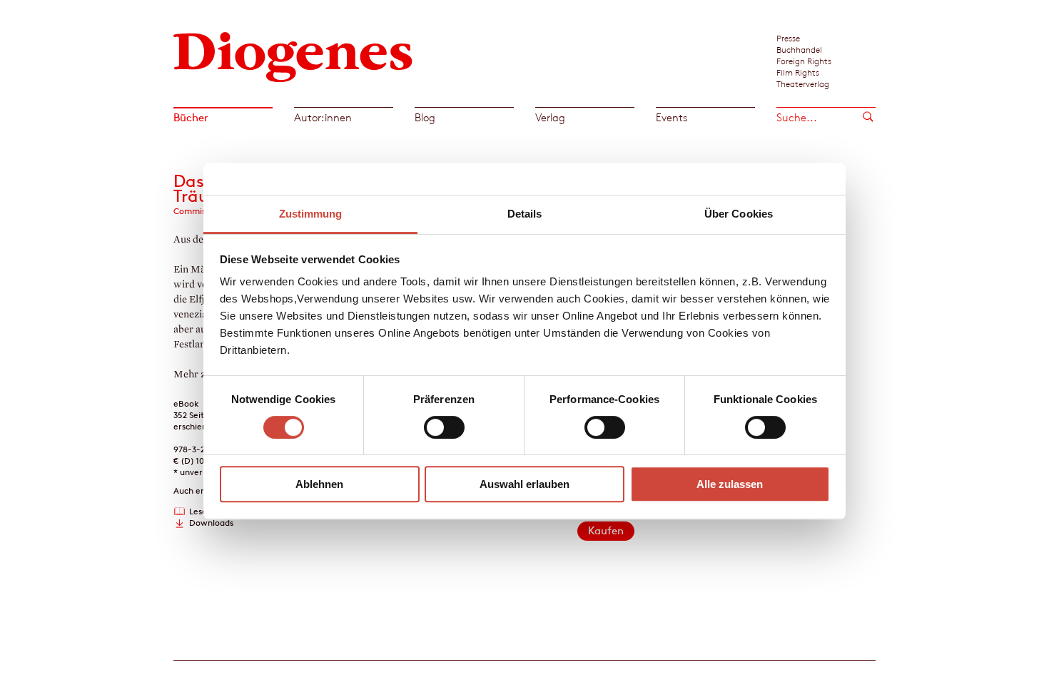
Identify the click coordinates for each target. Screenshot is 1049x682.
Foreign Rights (803, 60)
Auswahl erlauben (524, 484)
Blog (425, 117)
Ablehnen (319, 484)
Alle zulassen (729, 484)
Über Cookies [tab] (738, 214)
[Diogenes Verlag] (293, 55)
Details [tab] (524, 214)
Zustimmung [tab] (311, 214)
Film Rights (797, 72)
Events (671, 117)
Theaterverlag (802, 83)
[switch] (444, 427)
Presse (788, 38)
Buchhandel (799, 49)
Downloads (211, 522)
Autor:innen (323, 117)
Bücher (190, 117)
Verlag (550, 117)
